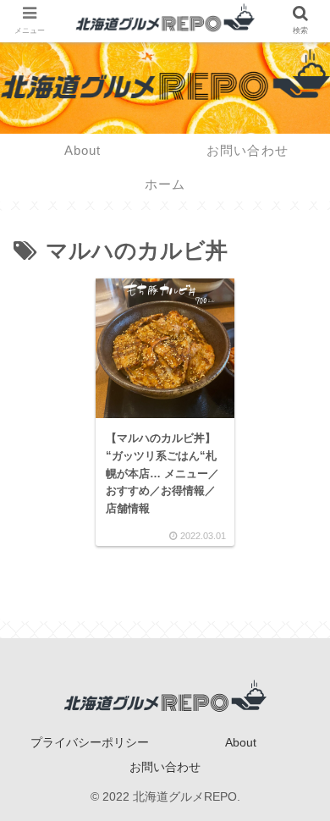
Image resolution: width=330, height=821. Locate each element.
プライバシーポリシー (89, 742)
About (240, 742)
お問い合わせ (165, 767)
